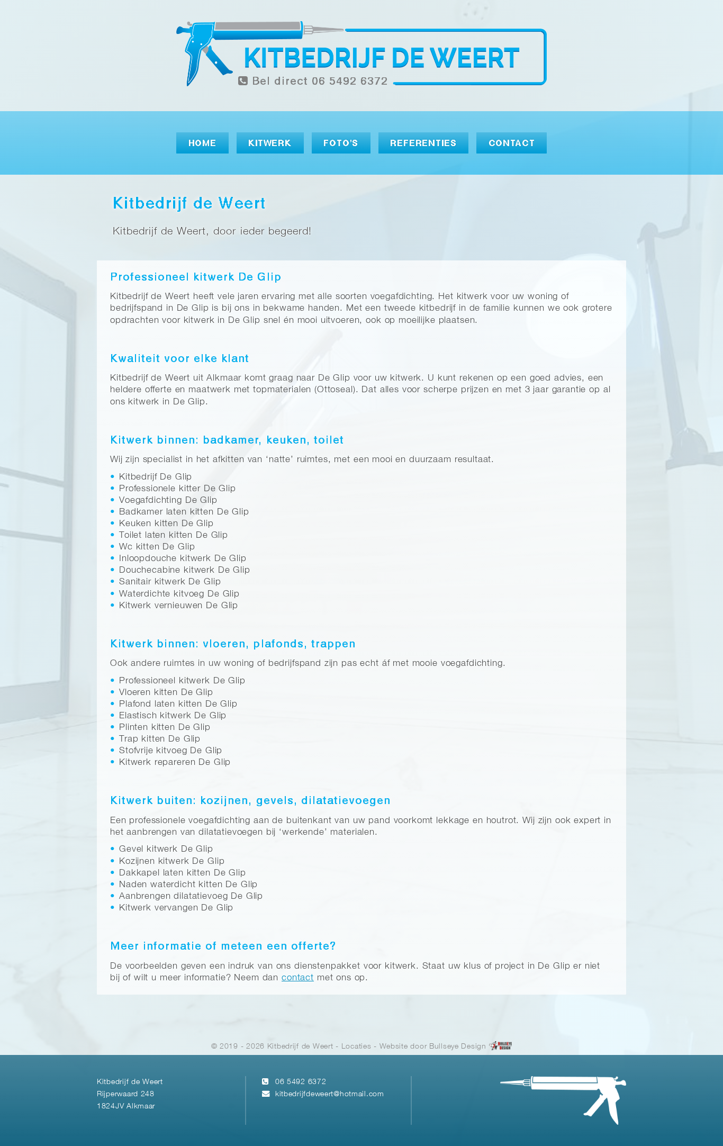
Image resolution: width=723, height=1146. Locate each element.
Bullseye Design (457, 1046)
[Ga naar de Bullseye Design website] (500, 1046)
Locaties (356, 1046)
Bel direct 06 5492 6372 (318, 82)
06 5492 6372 (301, 1082)
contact (298, 978)
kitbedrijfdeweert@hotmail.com (329, 1094)
